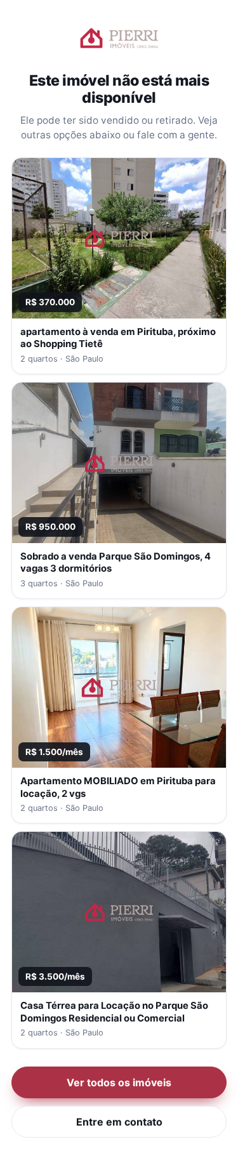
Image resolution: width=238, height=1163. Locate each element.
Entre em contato (119, 1121)
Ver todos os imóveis (119, 1082)
